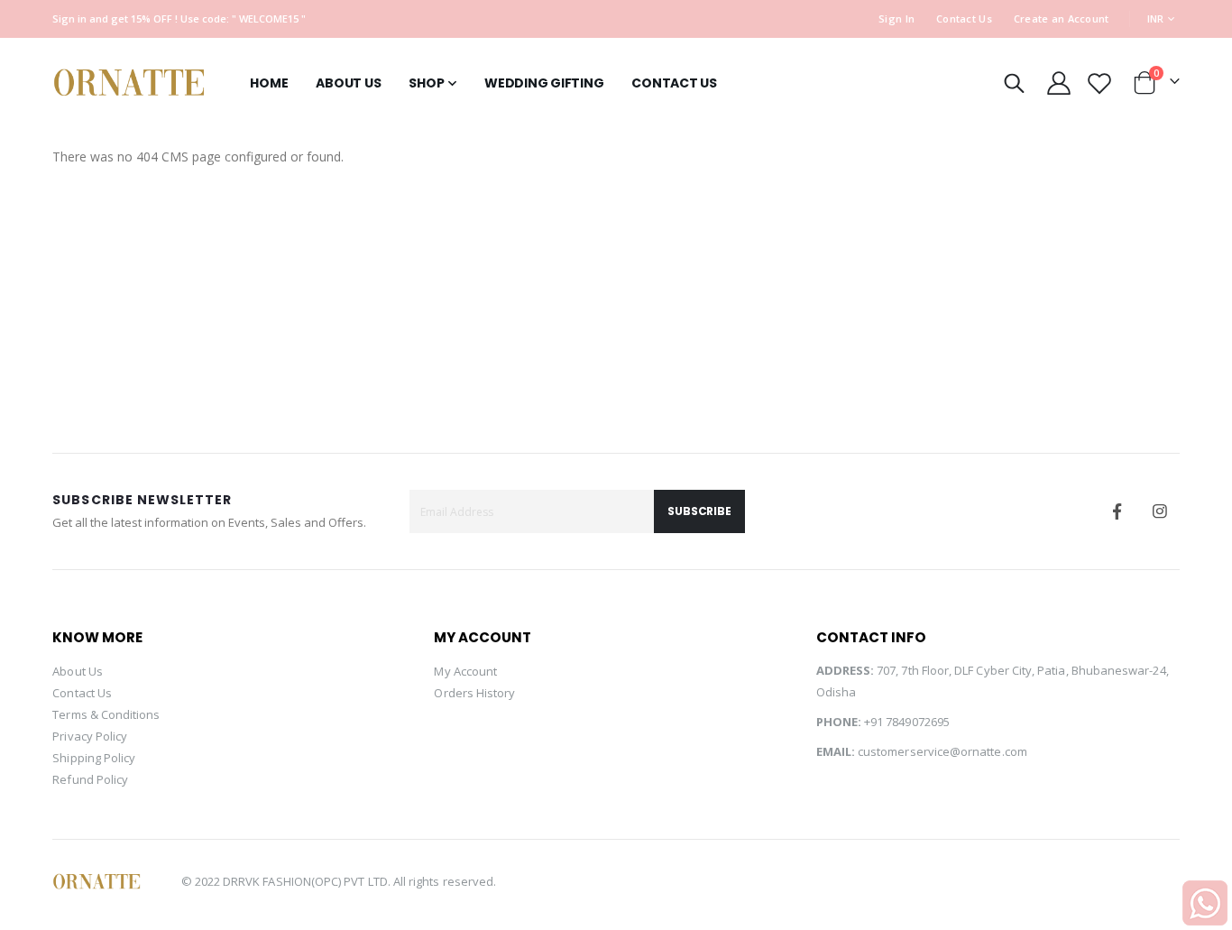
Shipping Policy (93, 758)
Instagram (1160, 511)
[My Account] (1058, 83)
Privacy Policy (89, 736)
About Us (77, 671)
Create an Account (1061, 18)
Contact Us (964, 18)
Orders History (474, 693)
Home (269, 83)
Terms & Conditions (106, 714)
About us (348, 83)
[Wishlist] (1100, 83)
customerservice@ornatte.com (942, 751)
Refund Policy (90, 779)
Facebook (1117, 511)
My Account (465, 671)
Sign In (896, 18)
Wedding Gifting (543, 83)
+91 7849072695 (907, 722)
